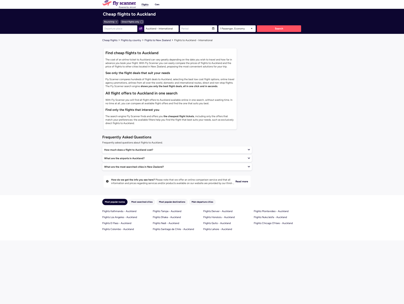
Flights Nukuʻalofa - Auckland (270, 217)
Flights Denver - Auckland (217, 211)
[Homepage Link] (119, 3)
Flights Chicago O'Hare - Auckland (273, 223)
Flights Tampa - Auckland (167, 211)
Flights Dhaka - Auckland (167, 217)
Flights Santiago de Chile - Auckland (173, 229)
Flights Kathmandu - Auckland (119, 211)
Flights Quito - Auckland (217, 223)
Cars (157, 4)
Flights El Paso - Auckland (116, 223)
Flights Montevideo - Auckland (271, 211)
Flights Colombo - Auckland (118, 229)
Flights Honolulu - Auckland (219, 217)
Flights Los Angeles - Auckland (119, 217)
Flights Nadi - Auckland (166, 223)
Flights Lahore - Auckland (217, 229)
